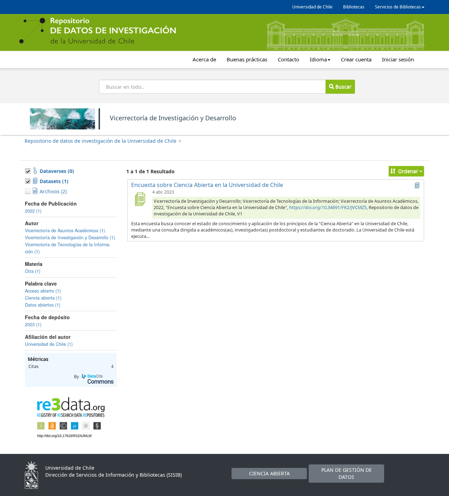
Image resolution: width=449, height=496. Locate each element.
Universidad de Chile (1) (49, 344)
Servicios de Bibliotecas (398, 7)
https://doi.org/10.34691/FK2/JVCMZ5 (328, 207)
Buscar (342, 86)
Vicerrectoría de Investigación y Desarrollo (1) (70, 237)
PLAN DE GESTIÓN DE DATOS (346, 473)
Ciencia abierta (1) (43, 298)
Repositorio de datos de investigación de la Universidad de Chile (100, 141)
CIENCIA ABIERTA (269, 473)
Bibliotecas (353, 7)
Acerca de (204, 59)
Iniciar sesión (398, 59)
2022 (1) (33, 211)
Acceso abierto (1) (43, 291)
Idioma (318, 59)
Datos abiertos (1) (42, 305)
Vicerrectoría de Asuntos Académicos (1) (65, 230)
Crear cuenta (356, 59)
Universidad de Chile (312, 7)
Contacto (288, 59)
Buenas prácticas (247, 59)
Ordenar (408, 171)
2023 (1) (33, 324)
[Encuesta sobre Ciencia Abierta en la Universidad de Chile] (139, 198)
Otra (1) (32, 271)
